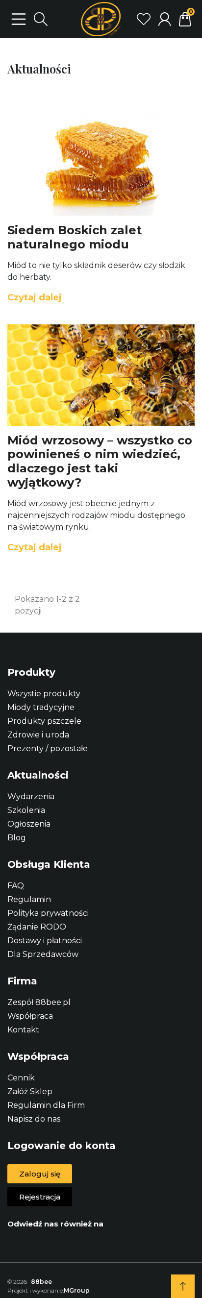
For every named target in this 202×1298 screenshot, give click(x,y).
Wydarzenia (30, 796)
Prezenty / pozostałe (47, 748)
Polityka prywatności (48, 913)
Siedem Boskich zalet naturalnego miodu (74, 237)
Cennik (21, 1077)
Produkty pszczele (44, 721)
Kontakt (23, 1029)
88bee (41, 1281)
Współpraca (30, 1016)
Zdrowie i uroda (38, 734)
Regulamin (29, 899)
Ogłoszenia (28, 824)
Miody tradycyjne (41, 707)
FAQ (15, 885)
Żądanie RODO (36, 926)
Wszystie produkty (43, 693)
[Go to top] (183, 1286)
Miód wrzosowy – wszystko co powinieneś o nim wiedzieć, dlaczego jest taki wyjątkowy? (99, 461)
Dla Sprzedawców (42, 954)
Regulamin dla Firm (46, 1105)
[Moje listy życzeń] (143, 19)
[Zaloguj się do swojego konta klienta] (164, 19)
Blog (16, 837)
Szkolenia (26, 810)
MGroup (77, 1290)
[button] (39, 1173)
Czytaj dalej (34, 297)
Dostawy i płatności (44, 940)
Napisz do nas (33, 1119)
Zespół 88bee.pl (39, 1002)
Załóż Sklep (29, 1091)
